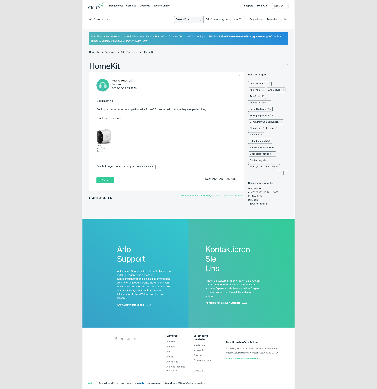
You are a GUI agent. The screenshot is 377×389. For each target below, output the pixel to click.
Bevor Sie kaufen (258, 109)
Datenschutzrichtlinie (108, 383)
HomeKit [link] (149, 52)
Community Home (203, 360)
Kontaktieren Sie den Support (222, 303)
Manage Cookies (154, 383)
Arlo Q (169, 357)
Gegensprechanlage (260, 154)
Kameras (110, 52)
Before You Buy (258, 103)
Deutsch (94, 52)
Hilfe (284, 19)
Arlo (168, 352)
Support (248, 6)
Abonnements (115, 6)
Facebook (116, 339)
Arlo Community (98, 19)
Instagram (135, 339)
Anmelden (272, 19)
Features (254, 135)
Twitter (122, 339)
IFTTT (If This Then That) (262, 167)
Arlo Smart (255, 96)
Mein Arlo (262, 6)
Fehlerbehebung (145, 167)
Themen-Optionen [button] (286, 65)
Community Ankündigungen (264, 122)
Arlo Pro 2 (255, 90)
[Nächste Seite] (285, 173)
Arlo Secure (274, 90)
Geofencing (256, 160)
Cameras (131, 6)
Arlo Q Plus (172, 362)
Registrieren (256, 19)
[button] (239, 76)
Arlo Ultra (171, 342)
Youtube (128, 339)
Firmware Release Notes (262, 147)
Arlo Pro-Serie (129, 52)
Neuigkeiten (200, 350)
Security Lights (161, 6)
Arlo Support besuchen (130, 305)
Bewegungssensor (259, 115)
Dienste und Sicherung (262, 128)
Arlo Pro (170, 347)
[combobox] (224, 19)
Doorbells (145, 6)
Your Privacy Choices (129, 383)
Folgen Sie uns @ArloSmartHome (242, 359)
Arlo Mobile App (258, 84)
